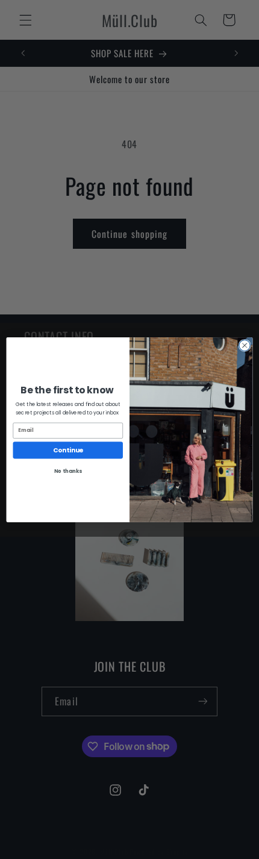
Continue (68, 449)
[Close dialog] (244, 345)
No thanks (68, 470)
